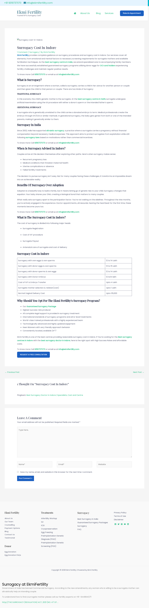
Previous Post (12, 372)
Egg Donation (10, 552)
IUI (42, 522)
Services (109, 13)
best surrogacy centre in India (59, 62)
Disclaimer (119, 519)
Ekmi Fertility (29, 12)
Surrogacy (34, 52)
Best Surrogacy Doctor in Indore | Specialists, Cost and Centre (54, 395)
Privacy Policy (120, 512)
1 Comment (22, 52)
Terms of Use (120, 516)
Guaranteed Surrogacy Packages (92, 522)
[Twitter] (118, 524)
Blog (98, 13)
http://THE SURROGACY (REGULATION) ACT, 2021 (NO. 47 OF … (30, 602)
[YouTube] (124, 524)
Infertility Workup (49, 518)
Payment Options (12, 528)
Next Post (138, 372)
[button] (132, 13)
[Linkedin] (128, 524)
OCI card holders (107, 65)
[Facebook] (115, 524)
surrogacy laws (33, 137)
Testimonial (10, 538)
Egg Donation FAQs (13, 555)
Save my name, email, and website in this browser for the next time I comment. (56, 472)
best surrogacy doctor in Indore (55, 340)
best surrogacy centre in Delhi (91, 99)
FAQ (79, 529)
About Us (85, 13)
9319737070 (40, 74)
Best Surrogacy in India (87, 519)
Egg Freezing (47, 532)
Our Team (9, 521)
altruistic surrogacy (55, 130)
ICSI (42, 525)
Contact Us (10, 534)
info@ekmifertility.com (40, 2)
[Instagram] (121, 524)
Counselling (10, 525)
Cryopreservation (49, 528)
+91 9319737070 (12, 2)
